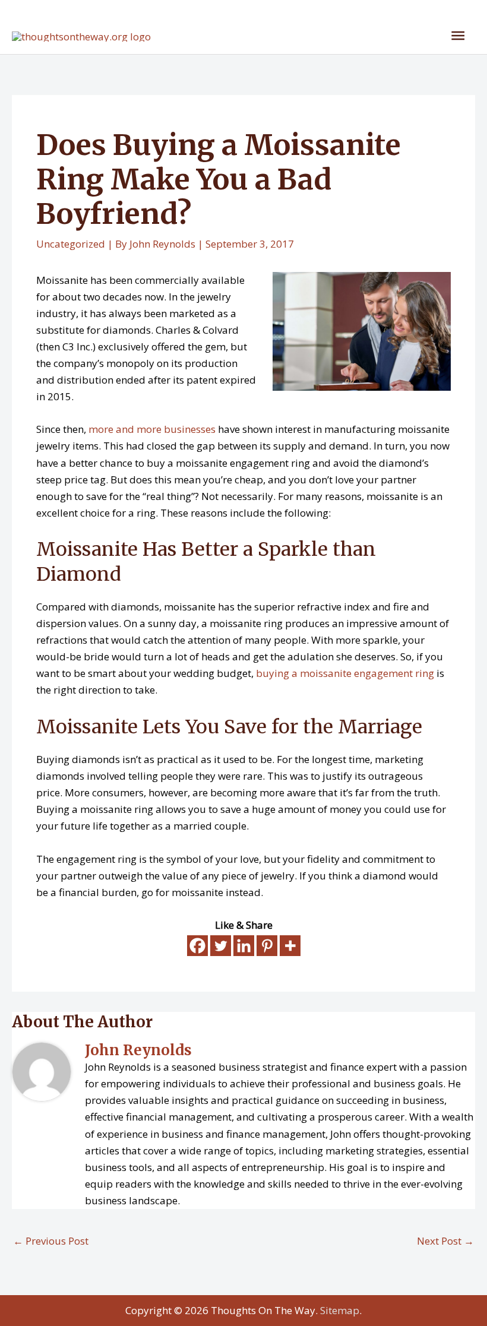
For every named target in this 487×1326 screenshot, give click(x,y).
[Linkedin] (243, 945)
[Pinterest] (267, 945)
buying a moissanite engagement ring (345, 673)
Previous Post (50, 1241)
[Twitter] (220, 945)
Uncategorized (70, 244)
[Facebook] (197, 945)
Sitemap (339, 1310)
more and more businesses (152, 429)
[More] (290, 945)
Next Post (445, 1241)
